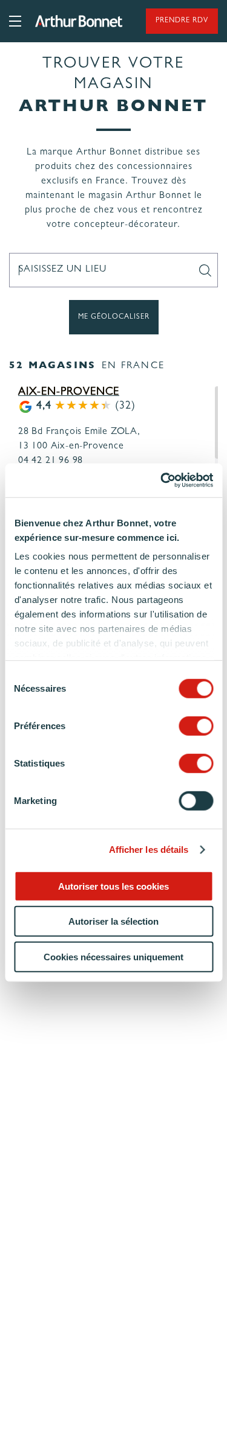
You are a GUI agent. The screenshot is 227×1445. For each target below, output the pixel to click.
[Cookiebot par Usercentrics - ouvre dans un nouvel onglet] (161, 480)
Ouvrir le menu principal (15, 21)
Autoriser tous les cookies (113, 886)
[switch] (196, 725)
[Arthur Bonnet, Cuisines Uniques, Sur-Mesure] (78, 21)
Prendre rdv (182, 21)
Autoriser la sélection (113, 921)
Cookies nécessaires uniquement (113, 956)
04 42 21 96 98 (50, 461)
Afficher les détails (149, 849)
